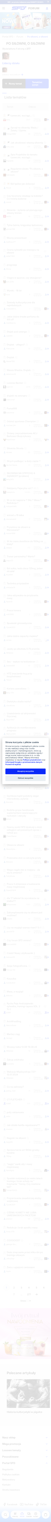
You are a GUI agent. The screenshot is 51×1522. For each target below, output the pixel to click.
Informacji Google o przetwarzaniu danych (23, 762)
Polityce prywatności (32, 760)
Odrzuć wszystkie (25, 778)
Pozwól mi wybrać (13, 764)
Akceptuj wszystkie (25, 771)
